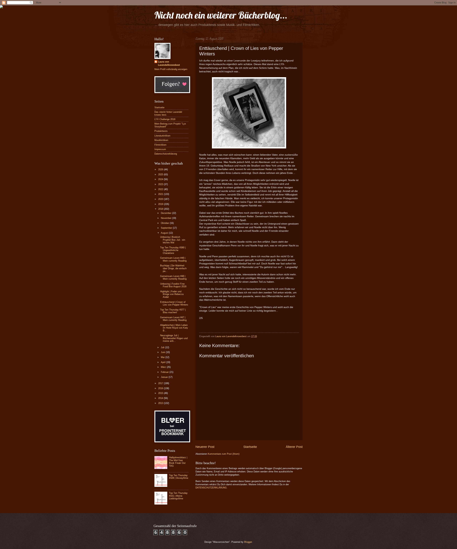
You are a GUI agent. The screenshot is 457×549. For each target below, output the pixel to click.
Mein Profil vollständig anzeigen (170, 69)
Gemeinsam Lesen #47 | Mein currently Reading (173, 318)
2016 (161, 388)
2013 (161, 403)
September (167, 228)
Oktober (165, 223)
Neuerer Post (204, 447)
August (165, 233)
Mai (163, 357)
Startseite (250, 447)
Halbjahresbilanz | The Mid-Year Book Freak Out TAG (178, 461)
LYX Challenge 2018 (164, 119)
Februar (165, 372)
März (164, 367)
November (166, 218)
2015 (161, 393)
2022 (161, 189)
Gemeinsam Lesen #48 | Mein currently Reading (173, 277)
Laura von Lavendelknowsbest (169, 63)
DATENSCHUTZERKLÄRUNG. (211, 487)
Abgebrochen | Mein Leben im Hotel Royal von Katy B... (174, 328)
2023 (161, 184)
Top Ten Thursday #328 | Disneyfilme (178, 476)
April (163, 362)
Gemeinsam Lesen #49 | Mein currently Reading (173, 259)
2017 (161, 383)
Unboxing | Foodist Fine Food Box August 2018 (173, 285)
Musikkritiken (161, 140)
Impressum (160, 149)
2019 (161, 204)
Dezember (166, 213)
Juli (163, 347)
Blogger (248, 542)
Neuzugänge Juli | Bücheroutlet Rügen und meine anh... (174, 338)
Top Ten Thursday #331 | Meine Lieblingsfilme (178, 496)
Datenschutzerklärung (165, 153)
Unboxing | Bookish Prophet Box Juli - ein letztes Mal (172, 240)
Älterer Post (294, 447)
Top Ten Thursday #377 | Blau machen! (173, 311)
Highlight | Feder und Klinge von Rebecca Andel (172, 294)
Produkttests (161, 131)
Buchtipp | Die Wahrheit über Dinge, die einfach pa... (173, 268)
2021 (161, 194)
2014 (161, 398)
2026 (161, 169)
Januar (165, 377)
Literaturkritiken (162, 135)
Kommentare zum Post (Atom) (223, 454)
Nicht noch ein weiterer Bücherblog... (220, 15)
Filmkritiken (160, 144)
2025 (161, 174)
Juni (163, 352)
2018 (161, 209)
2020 (161, 199)
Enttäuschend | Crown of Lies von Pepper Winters (174, 303)
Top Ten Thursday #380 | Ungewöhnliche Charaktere (173, 250)
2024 (161, 179)
